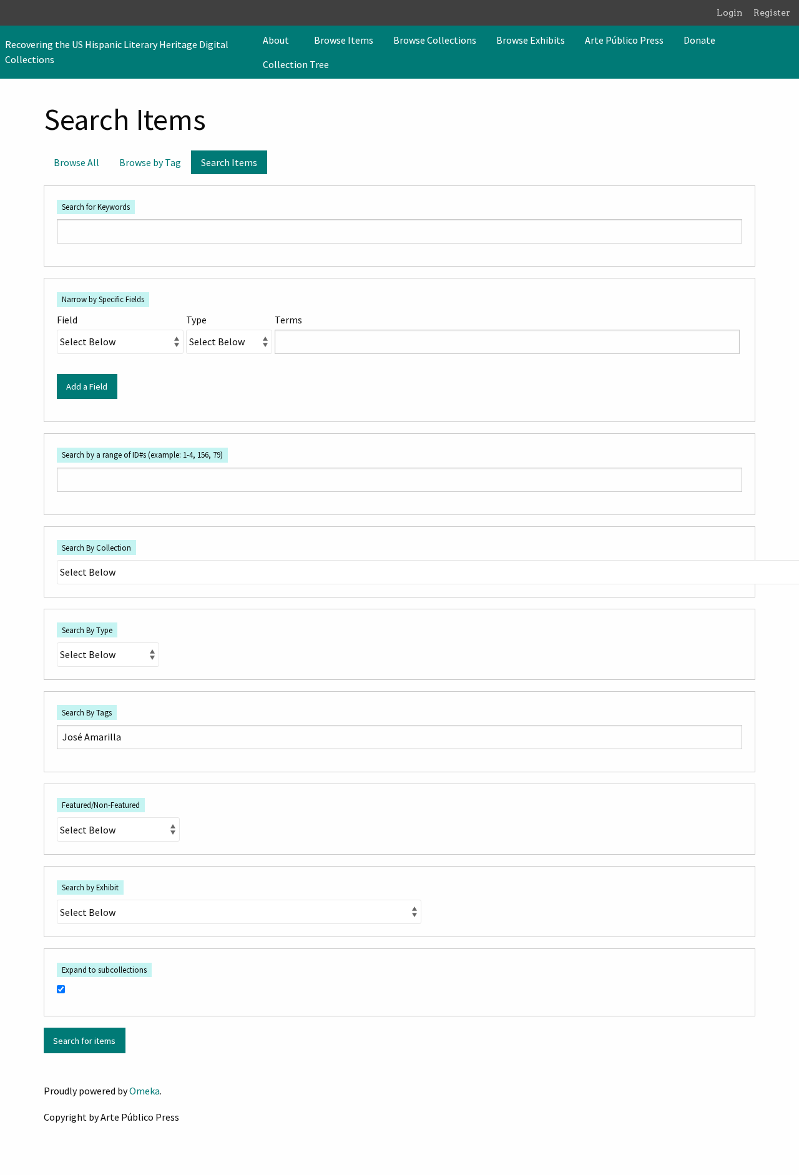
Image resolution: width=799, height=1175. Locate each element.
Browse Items (343, 40)
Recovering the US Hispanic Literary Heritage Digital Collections (116, 52)
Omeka (144, 1090)
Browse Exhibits (530, 40)
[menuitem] (278, 40)
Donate (699, 40)
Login (730, 12)
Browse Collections (434, 40)
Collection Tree (296, 64)
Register (771, 12)
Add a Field (86, 386)
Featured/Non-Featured (101, 805)
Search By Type (87, 630)
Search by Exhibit (90, 887)
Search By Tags (87, 712)
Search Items (229, 162)
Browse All (76, 162)
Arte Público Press (624, 40)
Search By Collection (96, 548)
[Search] (788, 51)
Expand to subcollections (104, 970)
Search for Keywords (96, 207)
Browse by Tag (150, 162)
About (276, 40)
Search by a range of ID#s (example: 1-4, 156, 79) (142, 455)
